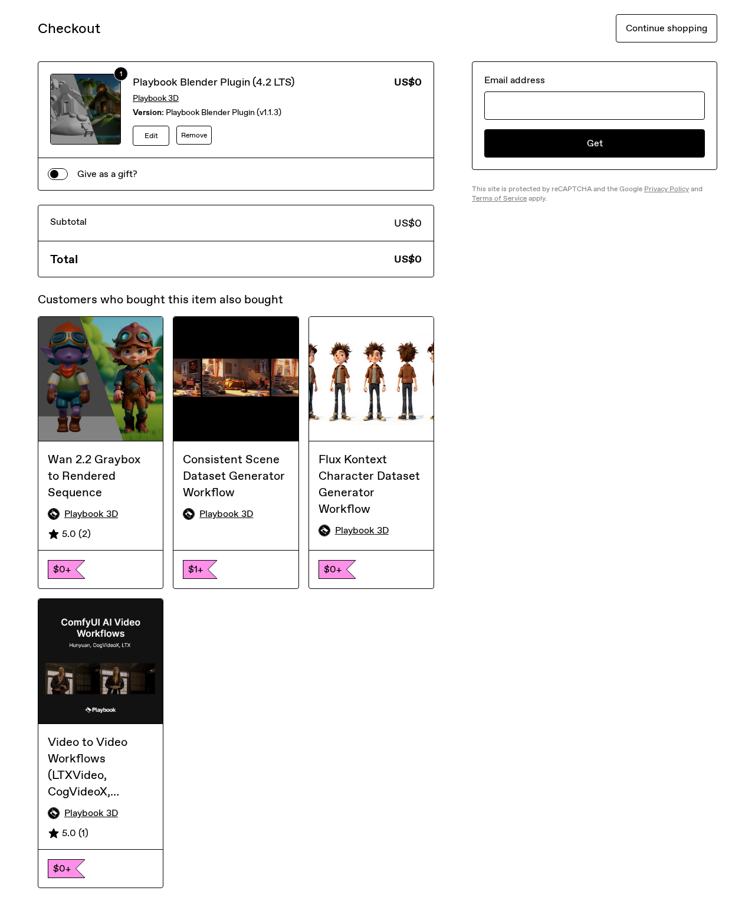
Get (595, 143)
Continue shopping (666, 28)
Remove (194, 135)
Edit (151, 136)
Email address (514, 80)
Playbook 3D (156, 98)
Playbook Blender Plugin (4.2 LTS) (214, 82)
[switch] (58, 174)
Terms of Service (499, 198)
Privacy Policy (666, 189)
